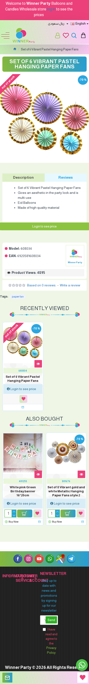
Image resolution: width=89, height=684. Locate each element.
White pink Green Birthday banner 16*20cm (23, 491)
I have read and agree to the (51, 641)
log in (51, 9)
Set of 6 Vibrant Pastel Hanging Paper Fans (23, 378)
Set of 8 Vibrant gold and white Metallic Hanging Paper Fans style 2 (66, 491)
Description (23, 177)
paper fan (18, 296)
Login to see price (44, 226)
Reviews (65, 177)
